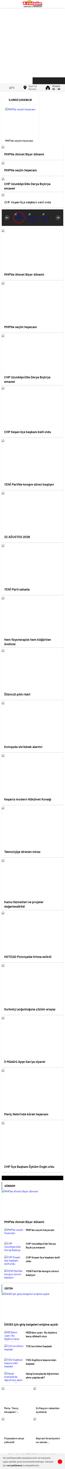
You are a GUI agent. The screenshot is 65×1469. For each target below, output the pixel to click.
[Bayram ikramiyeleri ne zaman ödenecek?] (48, 1426)
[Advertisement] (32, 42)
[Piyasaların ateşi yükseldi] (17, 1426)
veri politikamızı (14, 1465)
